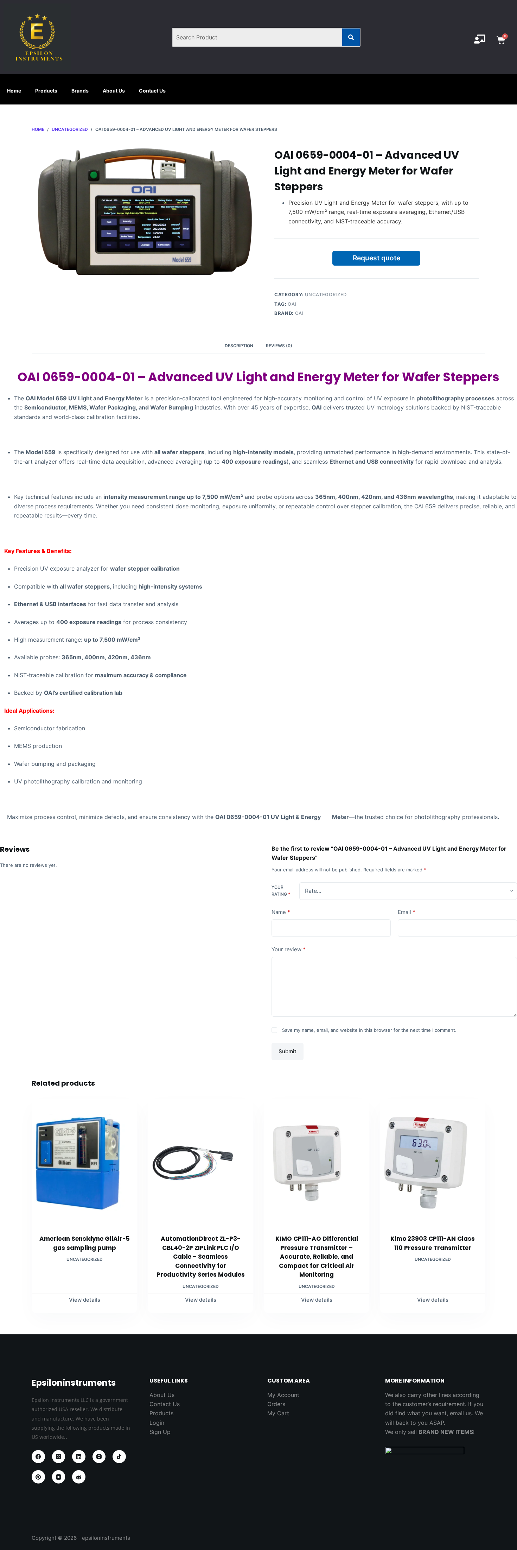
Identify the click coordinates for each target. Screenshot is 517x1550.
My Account (283, 1394)
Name (281, 912)
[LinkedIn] (78, 1456)
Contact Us (152, 91)
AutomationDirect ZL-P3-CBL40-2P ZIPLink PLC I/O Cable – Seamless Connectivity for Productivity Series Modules (201, 1256)
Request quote (376, 258)
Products (46, 91)
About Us (114, 91)
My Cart (278, 1413)
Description (239, 345)
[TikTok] (119, 1456)
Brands (80, 91)
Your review (289, 949)
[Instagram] (99, 1456)
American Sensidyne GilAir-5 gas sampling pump (84, 1243)
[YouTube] (58, 1477)
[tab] (239, 346)
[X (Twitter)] (58, 1456)
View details (84, 1299)
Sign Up (160, 1431)
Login (156, 1422)
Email (406, 912)
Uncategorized (326, 294)
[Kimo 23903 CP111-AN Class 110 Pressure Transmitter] (432, 1162)
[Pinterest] (38, 1477)
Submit (287, 1051)
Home (14, 91)
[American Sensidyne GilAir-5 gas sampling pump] (84, 1162)
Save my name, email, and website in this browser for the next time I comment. (369, 1030)
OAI (292, 304)
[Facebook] (38, 1456)
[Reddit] (78, 1477)
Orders (276, 1404)
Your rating (281, 891)
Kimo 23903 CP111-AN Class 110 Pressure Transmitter (432, 1243)
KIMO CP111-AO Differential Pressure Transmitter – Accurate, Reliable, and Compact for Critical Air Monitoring (316, 1256)
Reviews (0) (279, 345)
